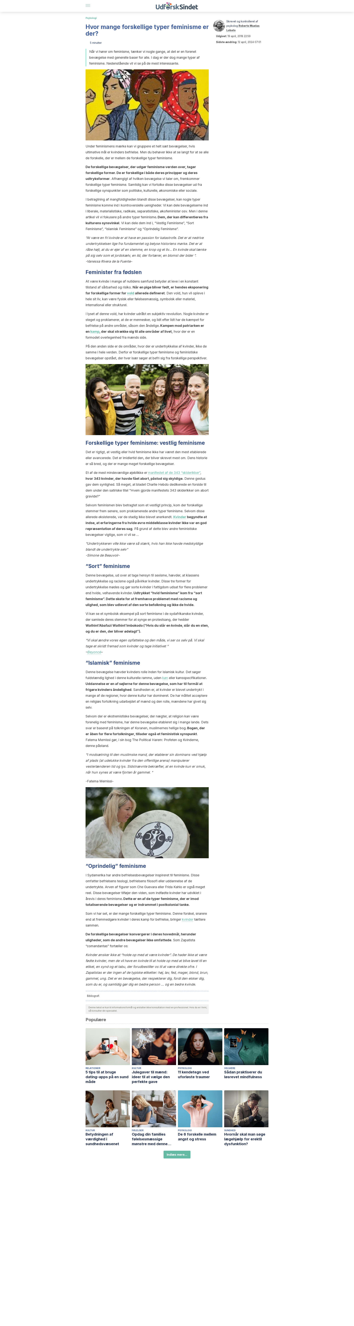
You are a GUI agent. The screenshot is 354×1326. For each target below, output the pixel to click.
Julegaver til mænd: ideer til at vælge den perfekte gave (151, 1077)
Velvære (229, 1068)
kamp (94, 331)
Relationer (93, 1068)
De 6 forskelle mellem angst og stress (197, 1136)
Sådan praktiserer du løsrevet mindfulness (243, 1074)
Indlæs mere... (177, 1154)
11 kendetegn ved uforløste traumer (194, 1074)
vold (130, 293)
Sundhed (230, 1130)
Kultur (136, 1068)
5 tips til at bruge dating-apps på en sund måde (107, 1077)
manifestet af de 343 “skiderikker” (174, 473)
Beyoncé (94, 652)
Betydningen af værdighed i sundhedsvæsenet (102, 1139)
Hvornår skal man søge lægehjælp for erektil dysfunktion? (244, 1139)
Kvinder (179, 517)
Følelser (137, 1130)
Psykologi (91, 18)
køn (165, 678)
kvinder (187, 919)
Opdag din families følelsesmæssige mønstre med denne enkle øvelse (150, 1139)
